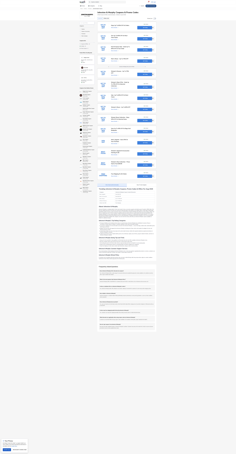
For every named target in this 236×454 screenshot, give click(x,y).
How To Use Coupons (141, 185)
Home (81, 8)
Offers (106, 18)
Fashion (85, 8)
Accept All (7, 449)
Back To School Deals (151, 6)
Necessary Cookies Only (20, 449)
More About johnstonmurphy (112, 185)
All (100, 18)
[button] (87, 15)
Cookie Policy (14, 446)
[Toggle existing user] (154, 18)
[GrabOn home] (84, 2)
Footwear (90, 8)
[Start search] (89, 2)
